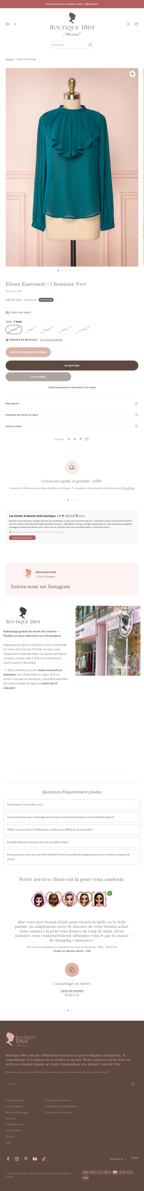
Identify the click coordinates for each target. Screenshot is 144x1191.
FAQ (8, 1142)
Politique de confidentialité (61, 1106)
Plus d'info (128, 488)
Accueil (10, 59)
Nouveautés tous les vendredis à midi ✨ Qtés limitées (72, 4)
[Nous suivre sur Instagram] (17, 1159)
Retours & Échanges (17, 1112)
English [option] (134, 1157)
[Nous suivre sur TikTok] (43, 1159)
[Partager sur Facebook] (69, 439)
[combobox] (68, 45)
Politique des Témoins (58, 1100)
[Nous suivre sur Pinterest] (26, 1159)
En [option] (15, 24)
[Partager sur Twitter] (75, 439)
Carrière (10, 1136)
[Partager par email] (87, 439)
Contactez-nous (15, 1124)
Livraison (11, 1118)
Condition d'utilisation (58, 1112)
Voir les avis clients (22, 537)
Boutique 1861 (14, 291)
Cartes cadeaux (14, 1106)
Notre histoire (14, 1130)
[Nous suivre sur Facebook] (8, 1159)
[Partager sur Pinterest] (81, 439)
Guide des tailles (15, 1100)
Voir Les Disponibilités (51, 339)
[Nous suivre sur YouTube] (34, 1159)
